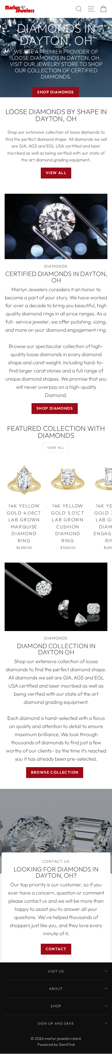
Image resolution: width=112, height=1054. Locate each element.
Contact (56, 948)
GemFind (66, 1044)
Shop (56, 1006)
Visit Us (56, 971)
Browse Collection (55, 772)
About (56, 988)
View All (56, 172)
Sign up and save (56, 1023)
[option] (56, 58)
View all (56, 448)
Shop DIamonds (54, 408)
